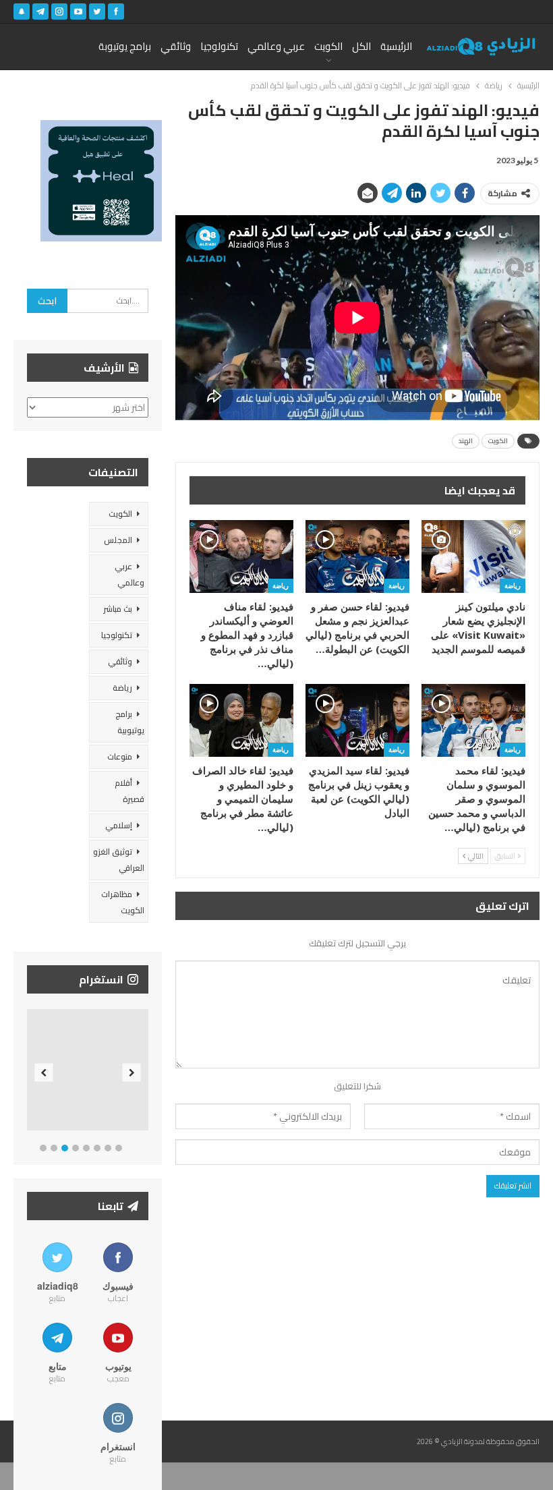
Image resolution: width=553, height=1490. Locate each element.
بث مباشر (117, 609)
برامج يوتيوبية (129, 722)
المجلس (118, 540)
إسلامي (118, 825)
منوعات (119, 756)
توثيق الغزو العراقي (118, 860)
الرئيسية (396, 46)
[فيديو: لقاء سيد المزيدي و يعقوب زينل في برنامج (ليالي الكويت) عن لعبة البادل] (357, 720)
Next (132, 1073)
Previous (44, 1073)
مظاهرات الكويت (122, 902)
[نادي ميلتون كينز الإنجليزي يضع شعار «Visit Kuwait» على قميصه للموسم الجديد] (473, 556)
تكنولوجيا (219, 46)
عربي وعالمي (276, 46)
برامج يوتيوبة (124, 46)
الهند (466, 440)
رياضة (512, 585)
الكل (361, 46)
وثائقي (176, 46)
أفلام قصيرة (129, 791)
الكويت (328, 46)
